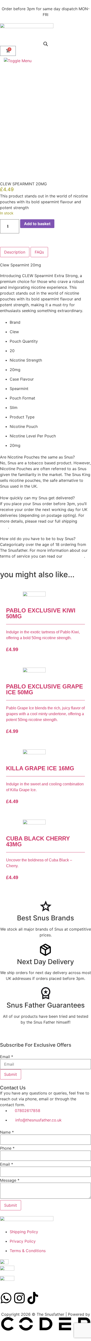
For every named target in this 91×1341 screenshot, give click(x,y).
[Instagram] (19, 1298)
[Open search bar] (45, 44)
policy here (74, 556)
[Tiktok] (33, 1298)
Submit (10, 1074)
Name (7, 1132)
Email (6, 1057)
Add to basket (37, 223)
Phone (7, 1148)
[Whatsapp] (6, 1298)
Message (9, 1180)
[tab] (14, 252)
